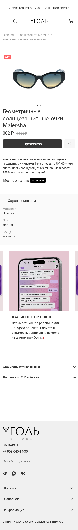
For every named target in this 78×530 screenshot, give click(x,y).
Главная (8, 35)
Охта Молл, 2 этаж (17, 461)
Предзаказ (32, 144)
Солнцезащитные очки (33, 35)
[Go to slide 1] (37, 105)
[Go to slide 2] (40, 105)
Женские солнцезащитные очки (24, 39)
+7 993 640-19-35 (15, 451)
